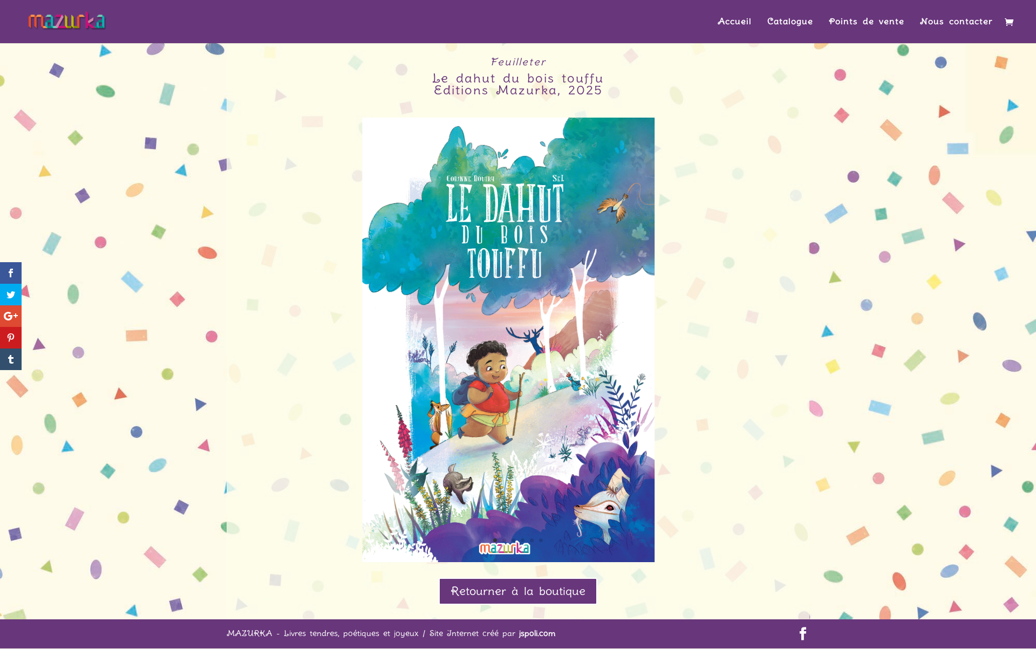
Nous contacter (956, 22)
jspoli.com (537, 633)
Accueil (735, 22)
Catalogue (790, 22)
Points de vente (866, 22)
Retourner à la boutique (518, 591)
